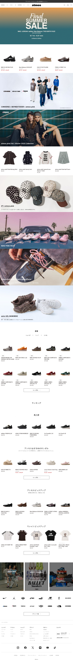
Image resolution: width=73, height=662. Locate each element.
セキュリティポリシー (42, 655)
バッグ (11, 631)
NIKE (31, 629)
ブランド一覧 (35, 614)
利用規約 (15, 655)
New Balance (32, 638)
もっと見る (35, 390)
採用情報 (57, 655)
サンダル (3, 633)
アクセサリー (13, 633)
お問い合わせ (45, 636)
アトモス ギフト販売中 (36, 1)
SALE (28, 5)
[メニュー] (2, 5)
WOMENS (20, 5)
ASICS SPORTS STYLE (34, 633)
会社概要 (51, 655)
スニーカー (3, 629)
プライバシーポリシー (32, 655)
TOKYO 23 (22, 633)
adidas (31, 631)
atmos (21, 629)
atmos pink (22, 631)
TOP (2, 622)
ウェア (11, 629)
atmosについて (46, 640)
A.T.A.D (21, 636)
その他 (2, 636)
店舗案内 (45, 629)
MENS (11, 5)
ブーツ (2, 631)
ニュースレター (46, 631)
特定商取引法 (22, 655)
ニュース (59, 627)
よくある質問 (45, 633)
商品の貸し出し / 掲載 (47, 638)
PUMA (31, 636)
